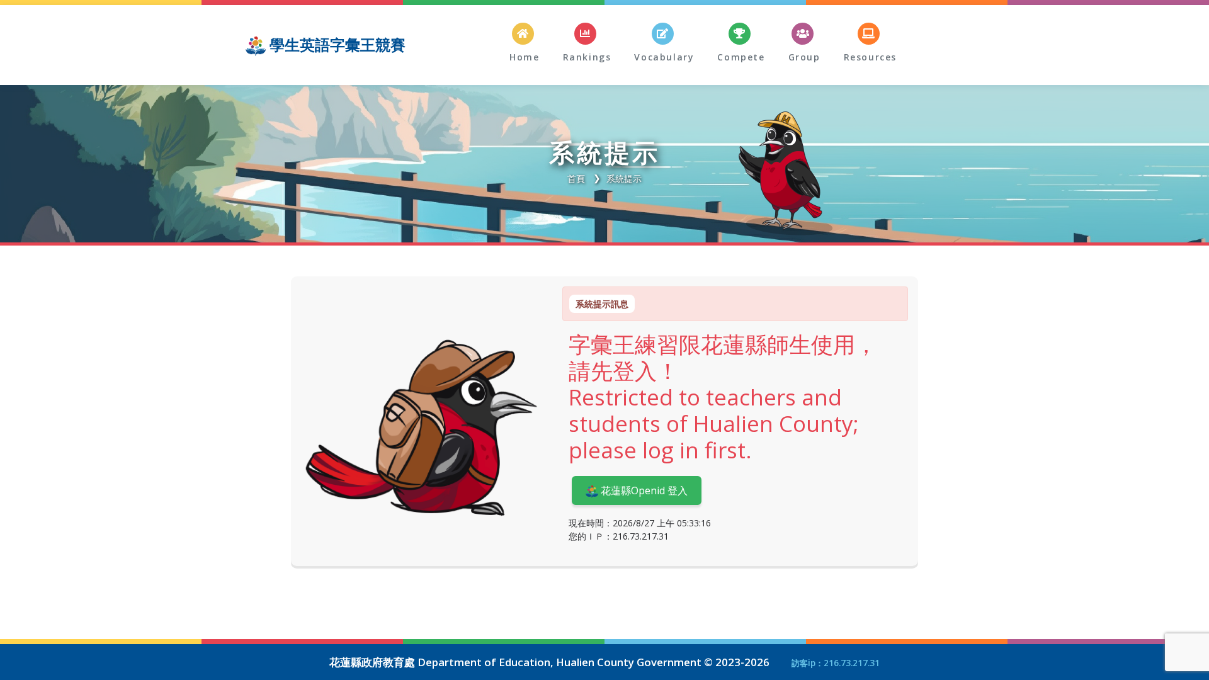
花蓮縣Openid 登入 (643, 490)
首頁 (576, 178)
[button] (662, 42)
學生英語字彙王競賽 (336, 44)
